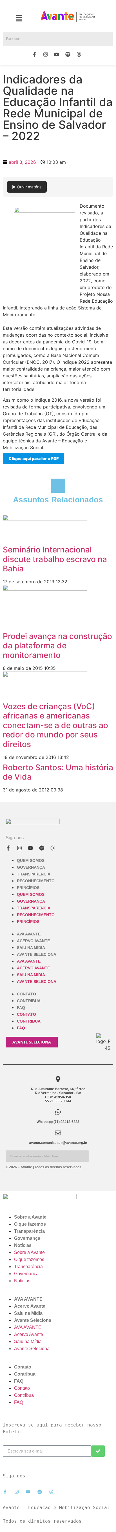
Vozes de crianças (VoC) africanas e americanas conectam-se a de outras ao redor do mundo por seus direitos (55, 725)
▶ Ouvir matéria (27, 186)
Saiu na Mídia (31, 947)
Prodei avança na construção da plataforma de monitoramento (57, 645)
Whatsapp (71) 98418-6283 (58, 1122)
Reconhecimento (36, 881)
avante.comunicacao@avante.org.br (58, 1143)
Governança (31, 867)
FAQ (21, 1007)
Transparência (33, 874)
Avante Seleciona (36, 954)
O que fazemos (30, 1224)
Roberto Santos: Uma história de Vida (58, 772)
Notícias (23, 1245)
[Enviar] (98, 1451)
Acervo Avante (33, 941)
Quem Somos (30, 860)
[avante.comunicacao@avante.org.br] (58, 1133)
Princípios (28, 887)
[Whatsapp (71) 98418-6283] (58, 1112)
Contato (26, 994)
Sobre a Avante (30, 1217)
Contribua (29, 1001)
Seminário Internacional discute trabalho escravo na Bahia (55, 559)
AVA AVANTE (29, 934)
